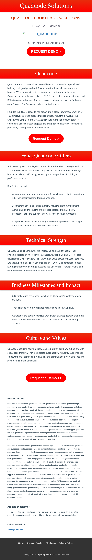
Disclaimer (51, 543)
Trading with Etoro (15, 530)
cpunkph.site (44, 554)
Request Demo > (46, 51)
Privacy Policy (66, 543)
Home (21, 543)
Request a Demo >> (46, 378)
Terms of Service (35, 543)
